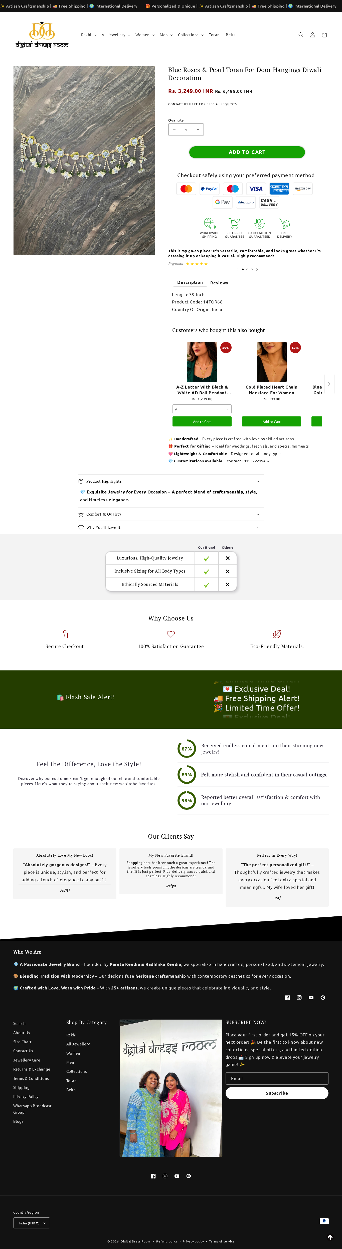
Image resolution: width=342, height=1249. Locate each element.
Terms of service (222, 1241)
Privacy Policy (26, 1096)
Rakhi (71, 1034)
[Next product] (329, 384)
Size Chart (22, 1041)
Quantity (176, 120)
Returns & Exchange (31, 1069)
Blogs (18, 1121)
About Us (21, 1032)
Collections (76, 1071)
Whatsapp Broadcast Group (32, 1108)
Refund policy (167, 1241)
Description (190, 282)
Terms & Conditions (31, 1078)
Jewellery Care (26, 1059)
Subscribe (277, 1093)
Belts (71, 1089)
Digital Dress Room (135, 1241)
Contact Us (23, 1050)
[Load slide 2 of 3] (247, 269)
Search (19, 1023)
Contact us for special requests (202, 104)
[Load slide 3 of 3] (251, 269)
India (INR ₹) (29, 1223)
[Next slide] (257, 269)
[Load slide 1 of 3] (243, 269)
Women (73, 1053)
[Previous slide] (237, 269)
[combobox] (202, 409)
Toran (71, 1080)
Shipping (21, 1087)
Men (70, 1062)
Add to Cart (202, 421)
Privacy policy (193, 1241)
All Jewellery (78, 1043)
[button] (88, 34)
